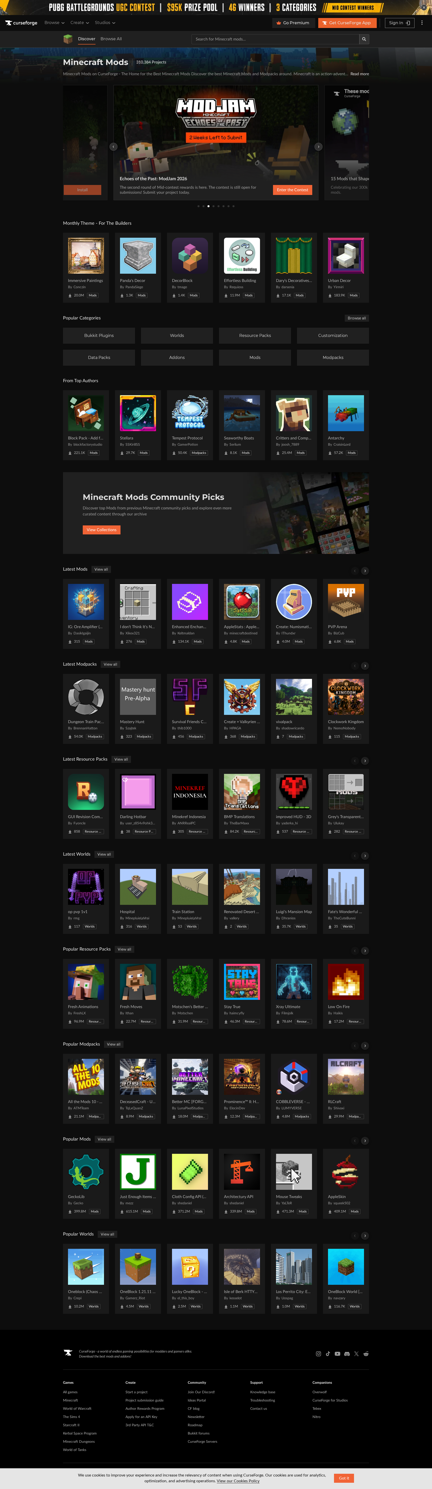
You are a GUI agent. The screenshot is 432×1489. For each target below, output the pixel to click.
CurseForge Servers (202, 1442)
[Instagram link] (319, 1354)
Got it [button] (344, 1478)
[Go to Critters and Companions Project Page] (294, 425)
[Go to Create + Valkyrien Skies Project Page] (242, 709)
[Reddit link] (366, 1354)
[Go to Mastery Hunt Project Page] (138, 709)
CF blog (194, 1409)
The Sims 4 (71, 1417)
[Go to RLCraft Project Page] (346, 1089)
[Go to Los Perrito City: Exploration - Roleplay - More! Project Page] (294, 1279)
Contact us (258, 1409)
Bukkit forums (199, 1433)
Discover (87, 38)
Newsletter (196, 1417)
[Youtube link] (337, 1354)
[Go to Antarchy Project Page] (346, 425)
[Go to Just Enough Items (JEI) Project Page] (138, 1184)
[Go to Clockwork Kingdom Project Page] (346, 709)
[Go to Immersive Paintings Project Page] (86, 268)
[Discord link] (347, 1354)
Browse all (357, 318)
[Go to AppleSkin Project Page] (346, 1184)
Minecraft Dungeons (79, 1442)
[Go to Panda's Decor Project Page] (138, 268)
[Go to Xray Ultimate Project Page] (294, 994)
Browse (52, 22)
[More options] (422, 23)
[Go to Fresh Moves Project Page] (138, 994)
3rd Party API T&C (140, 1425)
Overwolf (319, 1392)
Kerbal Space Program (80, 1433)
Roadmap (195, 1425)
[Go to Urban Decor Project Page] (346, 268)
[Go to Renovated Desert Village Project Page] (242, 899)
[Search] (364, 39)
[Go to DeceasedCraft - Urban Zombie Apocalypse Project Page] (138, 1089)
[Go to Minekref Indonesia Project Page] (190, 804)
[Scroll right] (365, 571)
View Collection (280, 190)
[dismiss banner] (424, 7)
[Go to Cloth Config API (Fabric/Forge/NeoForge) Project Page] (190, 1184)
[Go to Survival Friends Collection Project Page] (190, 709)
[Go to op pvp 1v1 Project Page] (86, 899)
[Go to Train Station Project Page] (190, 899)
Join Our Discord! (201, 1392)
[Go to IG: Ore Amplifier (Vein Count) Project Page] (86, 614)
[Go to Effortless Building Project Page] (242, 268)
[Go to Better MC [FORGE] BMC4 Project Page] (190, 1089)
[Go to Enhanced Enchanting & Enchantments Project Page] (190, 614)
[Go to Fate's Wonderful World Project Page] (346, 899)
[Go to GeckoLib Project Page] (86, 1184)
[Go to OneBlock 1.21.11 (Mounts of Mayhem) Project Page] (138, 1279)
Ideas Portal (197, 1400)
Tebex (316, 1409)
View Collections (101, 530)
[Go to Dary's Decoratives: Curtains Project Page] (294, 268)
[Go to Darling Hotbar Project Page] (138, 804)
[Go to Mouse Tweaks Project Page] (294, 1184)
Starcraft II (71, 1425)
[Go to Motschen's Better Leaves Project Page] (190, 994)
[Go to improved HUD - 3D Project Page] (294, 804)
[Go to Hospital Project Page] (138, 899)
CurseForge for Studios (330, 1400)
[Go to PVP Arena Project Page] (346, 614)
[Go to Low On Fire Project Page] (346, 994)
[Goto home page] (21, 22)
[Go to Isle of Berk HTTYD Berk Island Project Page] (242, 1279)
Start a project (137, 1392)
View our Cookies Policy (238, 1481)
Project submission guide (145, 1400)
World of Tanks (74, 1450)
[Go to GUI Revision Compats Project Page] (86, 804)
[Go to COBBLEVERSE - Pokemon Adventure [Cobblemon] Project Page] (294, 1089)
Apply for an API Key (141, 1417)
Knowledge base (262, 1392)
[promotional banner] (216, 7)
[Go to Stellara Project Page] (138, 425)
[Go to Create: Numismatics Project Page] (294, 614)
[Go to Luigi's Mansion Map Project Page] (294, 899)
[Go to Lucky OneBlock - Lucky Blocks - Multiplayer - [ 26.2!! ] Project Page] (190, 1279)
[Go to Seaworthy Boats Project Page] (242, 425)
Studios (102, 22)
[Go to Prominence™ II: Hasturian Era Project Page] (242, 1089)
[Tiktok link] (328, 1354)
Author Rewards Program (145, 1409)
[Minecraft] (68, 39)
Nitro (316, 1417)
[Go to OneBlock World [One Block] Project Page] (346, 1279)
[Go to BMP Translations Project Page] (242, 804)
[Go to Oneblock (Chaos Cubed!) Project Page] (86, 1279)
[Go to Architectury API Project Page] (242, 1184)
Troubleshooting (262, 1400)
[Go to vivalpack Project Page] (294, 709)
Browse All (111, 38)
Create (77, 22)
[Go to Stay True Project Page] (242, 994)
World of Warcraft (77, 1409)
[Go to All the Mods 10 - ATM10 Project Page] (86, 1089)
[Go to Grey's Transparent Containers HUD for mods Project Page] (346, 804)
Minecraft (70, 1400)
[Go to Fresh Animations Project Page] (86, 994)
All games (70, 1392)
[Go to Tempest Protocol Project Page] (190, 425)
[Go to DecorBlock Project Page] (190, 268)
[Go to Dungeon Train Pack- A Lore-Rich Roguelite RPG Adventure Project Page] (86, 709)
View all (101, 569)
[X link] (357, 1354)
